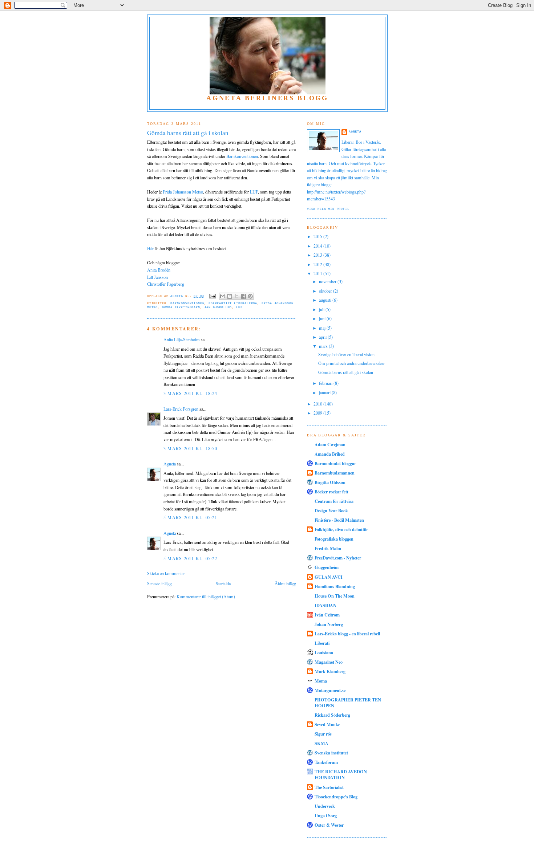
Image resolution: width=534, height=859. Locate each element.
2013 (318, 255)
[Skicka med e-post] (222, 296)
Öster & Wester (329, 825)
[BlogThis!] (229, 296)
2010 (318, 404)
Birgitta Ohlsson (330, 482)
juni (323, 318)
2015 (318, 236)
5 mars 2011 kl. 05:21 (190, 517)
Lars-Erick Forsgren (180, 409)
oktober (326, 291)
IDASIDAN (325, 605)
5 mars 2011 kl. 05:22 (190, 558)
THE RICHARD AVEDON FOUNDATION (341, 774)
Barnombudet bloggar (335, 463)
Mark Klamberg (330, 671)
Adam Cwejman (330, 444)
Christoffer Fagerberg (165, 284)
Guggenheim (327, 567)
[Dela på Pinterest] (250, 296)
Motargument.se (330, 690)
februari (326, 383)
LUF (254, 192)
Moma (321, 680)
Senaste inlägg (159, 583)
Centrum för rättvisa (334, 501)
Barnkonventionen (242, 156)
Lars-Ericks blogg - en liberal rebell (347, 633)
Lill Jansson (157, 277)
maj (323, 328)
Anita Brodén (158, 270)
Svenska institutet (331, 752)
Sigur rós (323, 733)
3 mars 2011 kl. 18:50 (190, 448)
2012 (318, 264)
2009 (318, 413)
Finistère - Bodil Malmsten (339, 520)
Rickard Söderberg (332, 715)
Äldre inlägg (285, 583)
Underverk (325, 806)
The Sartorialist (329, 787)
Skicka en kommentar (166, 573)
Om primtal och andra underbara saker (351, 363)
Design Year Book (331, 510)
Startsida (223, 583)
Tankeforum (326, 762)
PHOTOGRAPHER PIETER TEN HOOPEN (348, 702)
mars (324, 346)
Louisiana (324, 652)
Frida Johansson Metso (183, 192)
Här (150, 248)
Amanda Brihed (330, 454)
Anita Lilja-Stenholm (181, 339)
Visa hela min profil (328, 209)
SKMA (321, 743)
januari (325, 392)
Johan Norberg (329, 624)
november (328, 281)
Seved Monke (327, 724)
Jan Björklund (218, 307)
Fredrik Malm (328, 548)
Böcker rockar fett (331, 491)
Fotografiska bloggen (334, 539)
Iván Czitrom (327, 614)
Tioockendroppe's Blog (336, 796)
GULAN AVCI (329, 577)
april (323, 337)
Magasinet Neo (329, 662)
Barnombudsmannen (335, 472)
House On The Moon (335, 596)
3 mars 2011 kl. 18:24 (190, 393)
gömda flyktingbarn (181, 307)
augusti (325, 300)
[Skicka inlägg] (212, 296)
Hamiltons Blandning (335, 586)
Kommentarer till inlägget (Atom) (206, 596)
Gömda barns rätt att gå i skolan (345, 372)
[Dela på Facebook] (243, 296)
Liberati (322, 643)
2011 (318, 273)
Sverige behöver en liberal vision (346, 354)
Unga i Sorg (326, 815)
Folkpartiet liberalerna (233, 303)
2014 (318, 246)
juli (322, 309)
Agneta (169, 464)
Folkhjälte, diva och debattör (341, 529)
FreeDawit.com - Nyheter (338, 557)
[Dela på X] (236, 296)
